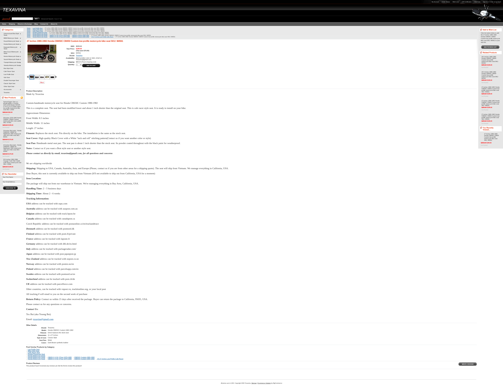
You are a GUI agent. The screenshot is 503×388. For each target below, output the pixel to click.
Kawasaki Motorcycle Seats (10, 48)
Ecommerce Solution (264, 383)
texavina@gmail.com (43, 319)
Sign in (485, 2)
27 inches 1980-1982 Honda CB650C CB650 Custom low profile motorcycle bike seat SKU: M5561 (490, 117)
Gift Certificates (467, 2)
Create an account (495, 2)
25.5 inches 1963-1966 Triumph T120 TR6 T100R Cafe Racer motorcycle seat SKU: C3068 (12, 162)
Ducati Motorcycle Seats (11, 41)
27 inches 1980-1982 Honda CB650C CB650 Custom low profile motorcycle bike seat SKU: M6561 (490, 103)
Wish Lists (456, 2)
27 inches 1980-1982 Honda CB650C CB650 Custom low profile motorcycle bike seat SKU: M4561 (491, 137)
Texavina (6, 92)
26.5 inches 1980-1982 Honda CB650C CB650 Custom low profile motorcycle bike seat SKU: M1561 (490, 60)
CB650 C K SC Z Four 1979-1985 (60, 35)
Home (29, 28)
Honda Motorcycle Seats (11, 44)
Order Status (446, 2)
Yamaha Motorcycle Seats (11, 65)
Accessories (7, 90)
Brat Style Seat (8, 68)
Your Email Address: (9, 182)
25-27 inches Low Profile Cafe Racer (102, 36)
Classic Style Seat (9, 83)
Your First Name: (8, 177)
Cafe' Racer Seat (9, 71)
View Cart (477, 2)
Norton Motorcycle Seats (11, 56)
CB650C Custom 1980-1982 (80, 35)
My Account (435, 2)
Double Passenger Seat (11, 80)
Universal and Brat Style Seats (11, 34)
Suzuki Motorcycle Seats (11, 59)
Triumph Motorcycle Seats (11, 62)
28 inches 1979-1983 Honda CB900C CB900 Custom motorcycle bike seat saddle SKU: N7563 (12, 120)
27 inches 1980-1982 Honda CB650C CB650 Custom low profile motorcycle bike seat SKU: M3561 (490, 89)
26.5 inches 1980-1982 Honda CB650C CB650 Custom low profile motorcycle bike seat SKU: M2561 (490, 75)
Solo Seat (7, 77)
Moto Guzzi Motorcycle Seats (10, 52)
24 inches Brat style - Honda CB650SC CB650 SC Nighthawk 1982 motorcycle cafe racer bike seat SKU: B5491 (12, 134)
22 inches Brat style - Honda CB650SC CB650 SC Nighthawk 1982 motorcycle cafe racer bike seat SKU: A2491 (12, 148)
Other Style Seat (9, 86)
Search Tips (58, 19)
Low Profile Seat (9, 74)
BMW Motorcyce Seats (10, 38)
